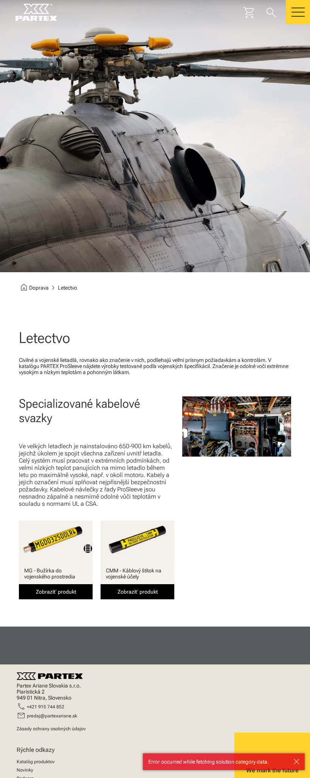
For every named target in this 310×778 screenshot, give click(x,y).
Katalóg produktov (36, 761)
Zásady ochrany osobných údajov (51, 728)
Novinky (25, 770)
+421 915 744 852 (45, 706)
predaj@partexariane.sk (52, 716)
